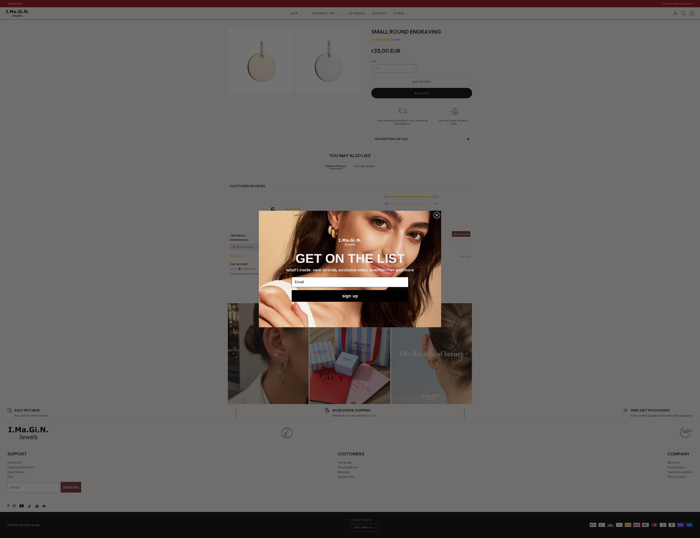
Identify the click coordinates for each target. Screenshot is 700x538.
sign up (350, 295)
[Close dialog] (437, 215)
